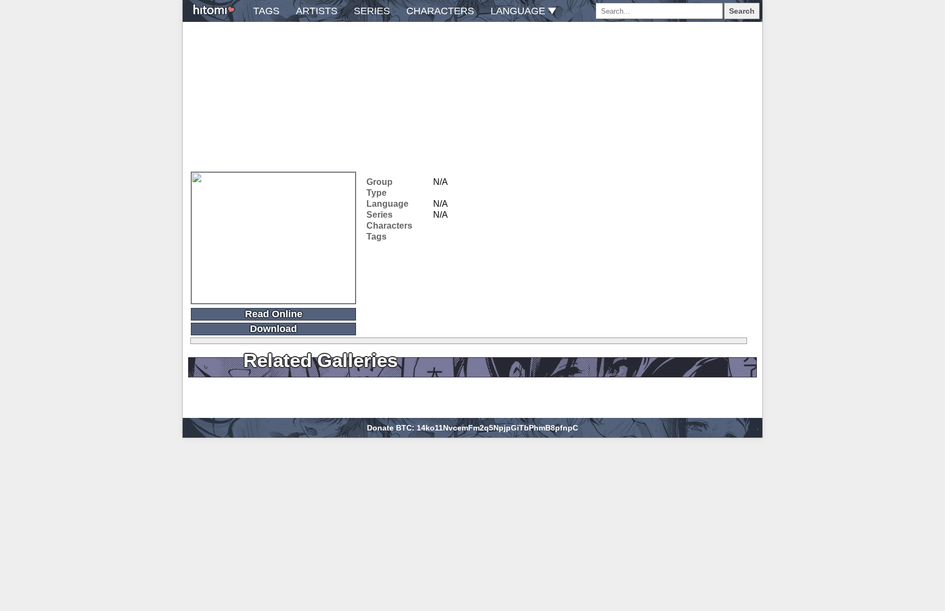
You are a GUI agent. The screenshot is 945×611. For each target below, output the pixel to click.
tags (266, 10)
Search (742, 11)
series (372, 10)
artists (316, 10)
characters (440, 10)
